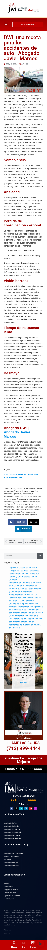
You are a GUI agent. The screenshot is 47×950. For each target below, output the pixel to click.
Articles (24, 64)
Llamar (14, 947)
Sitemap (7, 933)
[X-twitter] (21, 808)
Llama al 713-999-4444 (23, 769)
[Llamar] (14, 942)
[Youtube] (30, 808)
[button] (6, 24)
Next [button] (41, 661)
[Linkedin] (26, 808)
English (33, 947)
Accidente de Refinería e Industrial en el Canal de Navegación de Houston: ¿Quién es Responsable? (25, 585)
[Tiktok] (16, 808)
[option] (23, 661)
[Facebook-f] (11, 808)
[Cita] (23, 942)
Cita (23, 947)
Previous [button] (6, 661)
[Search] (40, 556)
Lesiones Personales (14, 874)
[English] (32, 942)
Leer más (23, 682)
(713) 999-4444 (23, 800)
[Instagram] (35, 808)
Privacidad (7, 930)
